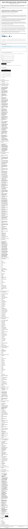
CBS (1, 266)
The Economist (3, 336)
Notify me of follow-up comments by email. (8, 60)
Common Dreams (3, 358)
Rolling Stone (2, 332)
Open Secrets (3, 423)
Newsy (2, 281)
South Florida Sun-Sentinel (4, 310)
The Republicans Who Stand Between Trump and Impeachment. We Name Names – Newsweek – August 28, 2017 (4, 114)
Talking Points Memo (3, 285)
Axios (2, 357)
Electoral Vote (3, 360)
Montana (13, 40)
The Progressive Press (4, 382)
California (16, 39)
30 (3, 77)
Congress (5, 477)
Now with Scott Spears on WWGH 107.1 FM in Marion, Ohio (4, 396)
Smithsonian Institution (4, 456)
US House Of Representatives (4, 508)
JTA (1, 272)
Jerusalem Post (3, 300)
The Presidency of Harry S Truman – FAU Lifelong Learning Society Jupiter (4, 246)
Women (4, 511)
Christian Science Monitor (4, 297)
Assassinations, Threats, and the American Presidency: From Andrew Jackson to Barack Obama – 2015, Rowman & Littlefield (4, 145)
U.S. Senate (2, 464)
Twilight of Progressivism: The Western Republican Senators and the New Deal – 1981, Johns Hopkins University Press (4, 150)
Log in (2, 520)
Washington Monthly (3, 345)
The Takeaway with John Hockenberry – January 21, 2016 (4, 229)
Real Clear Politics (3, 369)
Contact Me (3, 7)
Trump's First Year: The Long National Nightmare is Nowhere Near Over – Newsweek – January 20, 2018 (4, 132)
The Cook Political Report (4, 377)
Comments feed (3, 522)
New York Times (3, 306)
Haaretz (2, 299)
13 (8, 73)
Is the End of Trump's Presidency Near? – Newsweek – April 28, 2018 (4, 98)
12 (7, 73)
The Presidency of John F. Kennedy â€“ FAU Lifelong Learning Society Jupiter (4, 249)
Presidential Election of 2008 (4, 491)
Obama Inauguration (3, 469)
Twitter (2, 353)
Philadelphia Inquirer (3, 308)
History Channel (3, 271)
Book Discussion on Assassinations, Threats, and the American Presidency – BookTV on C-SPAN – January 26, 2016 (4, 243)
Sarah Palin (5, 504)
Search (6, 516)
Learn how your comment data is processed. (16, 65)
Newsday (2, 307)
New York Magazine (3, 328)
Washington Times (3, 316)
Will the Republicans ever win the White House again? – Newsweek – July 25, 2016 (4, 139)
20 (8, 74)
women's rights (3, 41)
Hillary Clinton (3, 486)
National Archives (3, 446)
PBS (1, 283)
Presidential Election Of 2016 (4, 495)
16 (3, 74)
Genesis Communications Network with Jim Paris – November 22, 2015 (4, 194)
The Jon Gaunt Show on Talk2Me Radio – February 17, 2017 (4, 222)
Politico (2, 366)
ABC (1, 260)
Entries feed (2, 521)
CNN (1, 267)
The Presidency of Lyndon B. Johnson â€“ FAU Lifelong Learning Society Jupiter (4, 252)
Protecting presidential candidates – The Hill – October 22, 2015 (4, 107)
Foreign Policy (3, 323)
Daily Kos (2, 359)
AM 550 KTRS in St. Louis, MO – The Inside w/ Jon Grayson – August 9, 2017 (4, 172)
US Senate (3, 510)
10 (4, 73)
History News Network (4, 394)
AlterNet (2, 261)
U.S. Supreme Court (3, 465)
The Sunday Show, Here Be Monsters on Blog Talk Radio (4, 399)
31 (4, 77)
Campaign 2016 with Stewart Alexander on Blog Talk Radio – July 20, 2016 (4, 180)
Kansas (6, 40)
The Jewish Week (3, 314)
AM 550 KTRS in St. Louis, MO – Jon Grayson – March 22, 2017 (4, 169)
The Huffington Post (3, 381)
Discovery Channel (3, 268)
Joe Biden (4, 487)
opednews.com (3, 282)
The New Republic (3, 338)
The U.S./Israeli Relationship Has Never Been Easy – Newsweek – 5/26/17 (4, 122)
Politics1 (2, 367)
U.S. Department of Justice (4, 458)
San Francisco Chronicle (4, 309)
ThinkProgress (3, 385)
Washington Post (3, 315)
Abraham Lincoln (3, 473)
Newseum (2, 451)
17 (4, 74)
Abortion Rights (13, 39)
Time (2, 341)
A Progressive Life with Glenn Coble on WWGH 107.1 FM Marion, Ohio (4, 392)
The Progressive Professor (14, 2)
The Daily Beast (3, 378)
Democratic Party (19, 39)
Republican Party (17, 40)
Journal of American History (4, 413)
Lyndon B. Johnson (3, 489)
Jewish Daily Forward (3, 301)
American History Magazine (4, 320)
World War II (4, 512)
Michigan (11, 40)
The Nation (2, 337)
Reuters (2, 284)
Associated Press (3, 262)
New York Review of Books (4, 329)
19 (7, 74)
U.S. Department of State (4, 459)
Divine (19, 526)
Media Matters (3, 273)
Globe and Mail (3, 298)
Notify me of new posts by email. (6, 62)
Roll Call (2, 370)
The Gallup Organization (4, 379)
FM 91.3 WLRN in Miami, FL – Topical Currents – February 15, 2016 (4, 188)
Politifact (2, 368)
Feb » (3, 79)
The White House (3, 457)
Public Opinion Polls (5, 498)
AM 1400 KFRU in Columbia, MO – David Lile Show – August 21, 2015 (4, 163)
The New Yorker (3, 339)
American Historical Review (4, 405)
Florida (5, 482)
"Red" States (9, 39)
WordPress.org (3, 523)
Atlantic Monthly (3, 321)
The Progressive (3, 340)
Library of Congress (3, 445)
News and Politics (4, 39)
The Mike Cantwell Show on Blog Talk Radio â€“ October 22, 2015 (4, 224)
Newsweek (2, 330)
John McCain (5, 488)
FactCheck (2, 361)
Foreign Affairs (3, 322)
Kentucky (8, 40)
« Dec (2, 79)
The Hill (2, 380)
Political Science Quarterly (4, 331)
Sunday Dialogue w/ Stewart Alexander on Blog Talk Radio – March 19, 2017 (4, 217)
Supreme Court (3, 505)
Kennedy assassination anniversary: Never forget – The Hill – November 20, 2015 (4, 104)
